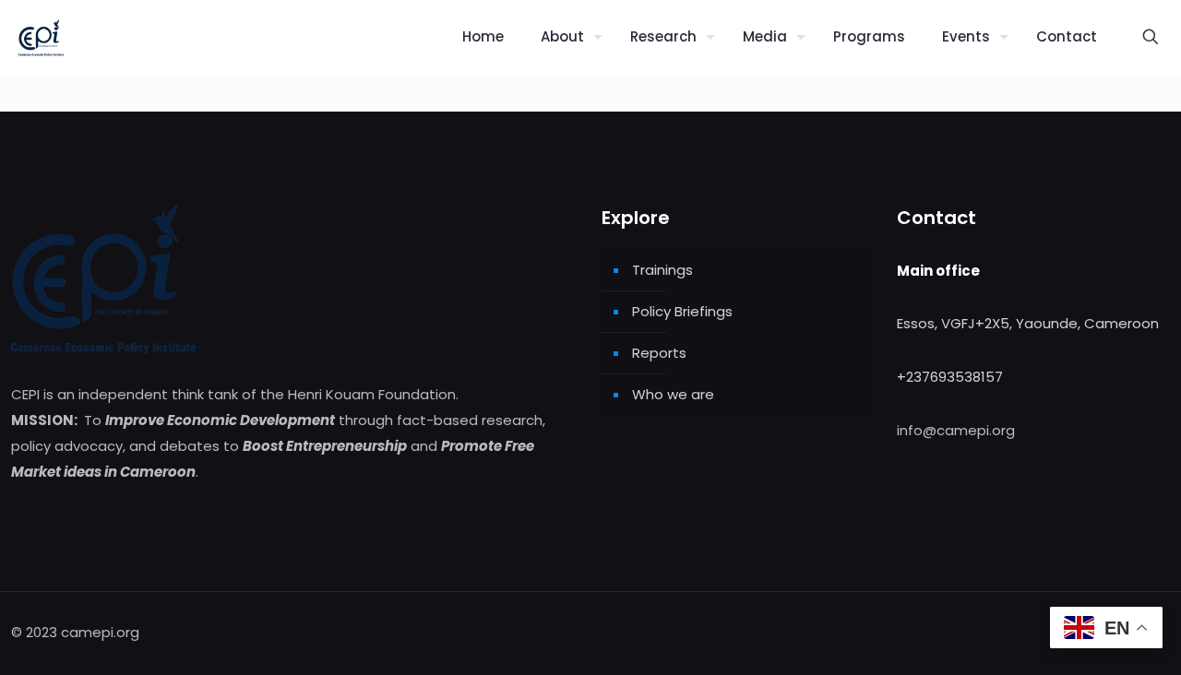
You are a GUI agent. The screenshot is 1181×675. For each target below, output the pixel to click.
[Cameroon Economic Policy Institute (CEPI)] (41, 37)
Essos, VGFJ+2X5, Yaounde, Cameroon (1028, 323)
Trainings (662, 269)
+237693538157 (950, 376)
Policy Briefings (682, 311)
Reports (659, 352)
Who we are (673, 394)
